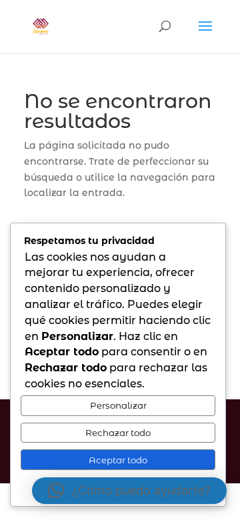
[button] (129, 490)
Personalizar (118, 405)
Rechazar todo (118, 432)
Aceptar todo (118, 460)
